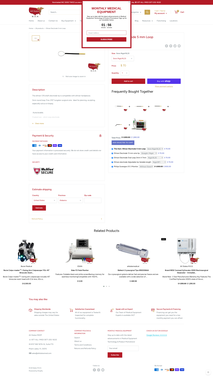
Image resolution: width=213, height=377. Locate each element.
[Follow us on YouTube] (102, 369)
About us (77, 341)
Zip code (87, 195)
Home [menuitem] (31, 21)
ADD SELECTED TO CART (122, 143)
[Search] (147, 12)
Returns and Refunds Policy (85, 348)
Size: (120, 53)
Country (35, 195)
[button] (104, 286)
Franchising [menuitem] (161, 21)
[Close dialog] (129, 2)
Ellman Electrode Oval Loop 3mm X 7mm (130, 158)
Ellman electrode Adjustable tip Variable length (132, 162)
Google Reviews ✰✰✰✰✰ (156, 335)
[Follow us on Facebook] (94, 369)
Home (31, 28)
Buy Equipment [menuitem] (67, 21)
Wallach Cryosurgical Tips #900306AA (133, 270)
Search (77, 338)
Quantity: (115, 73)
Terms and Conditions (83, 345)
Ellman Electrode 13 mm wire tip (127, 153)
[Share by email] (179, 45)
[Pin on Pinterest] (170, 45)
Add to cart (128, 81)
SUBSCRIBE (106, 39)
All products (39, 28)
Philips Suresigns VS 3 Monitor (126, 166)
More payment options (164, 86)
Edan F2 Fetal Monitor (80, 270)
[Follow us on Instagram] (98, 369)
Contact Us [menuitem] (53, 21)
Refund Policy (37, 219)
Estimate (39, 208)
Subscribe (115, 355)
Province (61, 195)
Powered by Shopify (36, 371)
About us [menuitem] (41, 21)
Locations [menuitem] (173, 21)
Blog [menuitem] (136, 21)
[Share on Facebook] (166, 45)
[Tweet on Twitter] (175, 45)
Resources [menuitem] (146, 21)
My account (160, 13)
